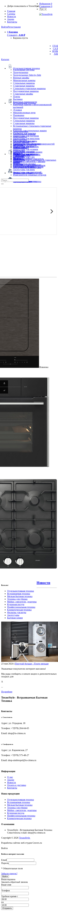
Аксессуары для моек (24, 169)
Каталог (5, 59)
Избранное (45, 3)
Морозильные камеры (24, 80)
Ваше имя (6, 884)
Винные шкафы (21, 77)
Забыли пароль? (9, 873)
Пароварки (18, 115)
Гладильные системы (24, 69)
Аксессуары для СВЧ (24, 157)
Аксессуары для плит (24, 141)
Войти (4, 27)
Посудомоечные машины (26, 91)
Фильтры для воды (16, 612)
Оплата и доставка (16, 785)
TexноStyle (24, 837)
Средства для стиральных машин (30, 130)
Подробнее (6, 691)
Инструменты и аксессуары (27, 167)
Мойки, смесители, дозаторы (22, 601)
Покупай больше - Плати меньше (32, 663)
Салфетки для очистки (24, 133)
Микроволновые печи (24, 112)
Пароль (5, 863)
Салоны (11, 14)
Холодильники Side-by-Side (27, 75)
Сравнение (45, 6)
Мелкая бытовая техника (19, 596)
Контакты (12, 22)
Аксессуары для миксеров (26, 138)
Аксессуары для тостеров (26, 136)
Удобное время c (9, 896)
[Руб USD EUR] (43, 9)
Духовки (17, 110)
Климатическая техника (19, 609)
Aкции (10, 19)
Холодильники (20, 72)
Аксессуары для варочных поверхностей (34, 144)
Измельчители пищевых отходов (29, 175)
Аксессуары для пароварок (26, 154)
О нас (10, 777)
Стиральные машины (24, 83)
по (2, 902)
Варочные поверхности (25, 102)
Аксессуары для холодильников (29, 165)
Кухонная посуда (15, 604)
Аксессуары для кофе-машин (27, 152)
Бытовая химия (15, 618)
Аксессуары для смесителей (27, 172)
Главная (11, 11)
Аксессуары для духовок (25, 149)
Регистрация (14, 27)
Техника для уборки (17, 599)
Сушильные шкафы (23, 94)
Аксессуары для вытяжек (26, 146)
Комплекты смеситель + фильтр (29, 161)
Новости (11, 16)
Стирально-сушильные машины (29, 88)
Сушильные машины (24, 85)
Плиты (16, 96)
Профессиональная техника (21, 607)
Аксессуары (13, 615)
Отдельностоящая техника (20, 591)
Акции (10, 780)
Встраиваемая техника (18, 593)
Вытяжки (18, 99)
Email (4, 860)
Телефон (5, 890)
